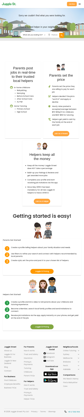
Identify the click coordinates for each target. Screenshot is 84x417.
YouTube (50, 360)
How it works (29, 350)
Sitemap (52, 411)
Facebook (50, 353)
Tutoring (27, 368)
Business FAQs (10, 387)
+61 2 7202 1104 (74, 412)
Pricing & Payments (28, 363)
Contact (7, 371)
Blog (6, 367)
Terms (43, 411)
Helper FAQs (29, 399)
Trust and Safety (31, 354)
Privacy (34, 411)
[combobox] (34, 34)
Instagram (50, 357)
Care (65, 386)
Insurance (28, 358)
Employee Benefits (12, 384)
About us (8, 350)
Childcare (28, 372)
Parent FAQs (29, 375)
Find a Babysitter (70, 382)
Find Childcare (10, 380)
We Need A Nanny (70, 378)
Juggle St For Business (9, 355)
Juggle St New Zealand (10, 362)
